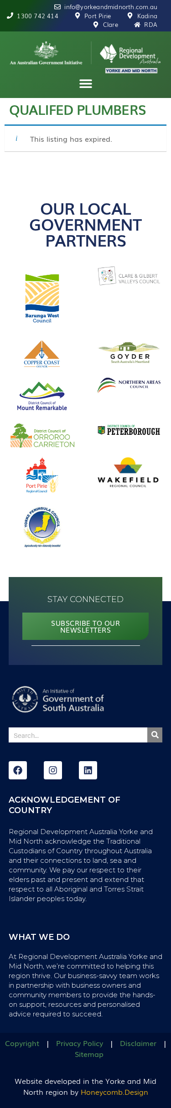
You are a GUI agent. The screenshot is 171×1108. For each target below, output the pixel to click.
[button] (85, 83)
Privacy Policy (79, 1042)
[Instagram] (53, 770)
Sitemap (89, 1053)
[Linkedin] (88, 770)
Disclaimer (138, 1042)
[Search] (154, 734)
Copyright (22, 1042)
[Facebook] (18, 770)
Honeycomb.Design (114, 1091)
